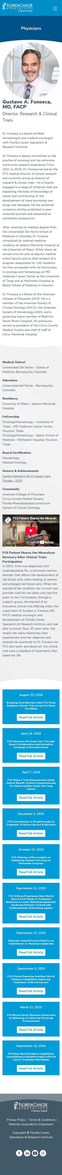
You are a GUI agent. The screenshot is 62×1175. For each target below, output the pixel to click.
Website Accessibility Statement (31, 1124)
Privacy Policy (16, 1120)
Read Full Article (31, 717)
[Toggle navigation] (55, 8)
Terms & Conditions (42, 1120)
